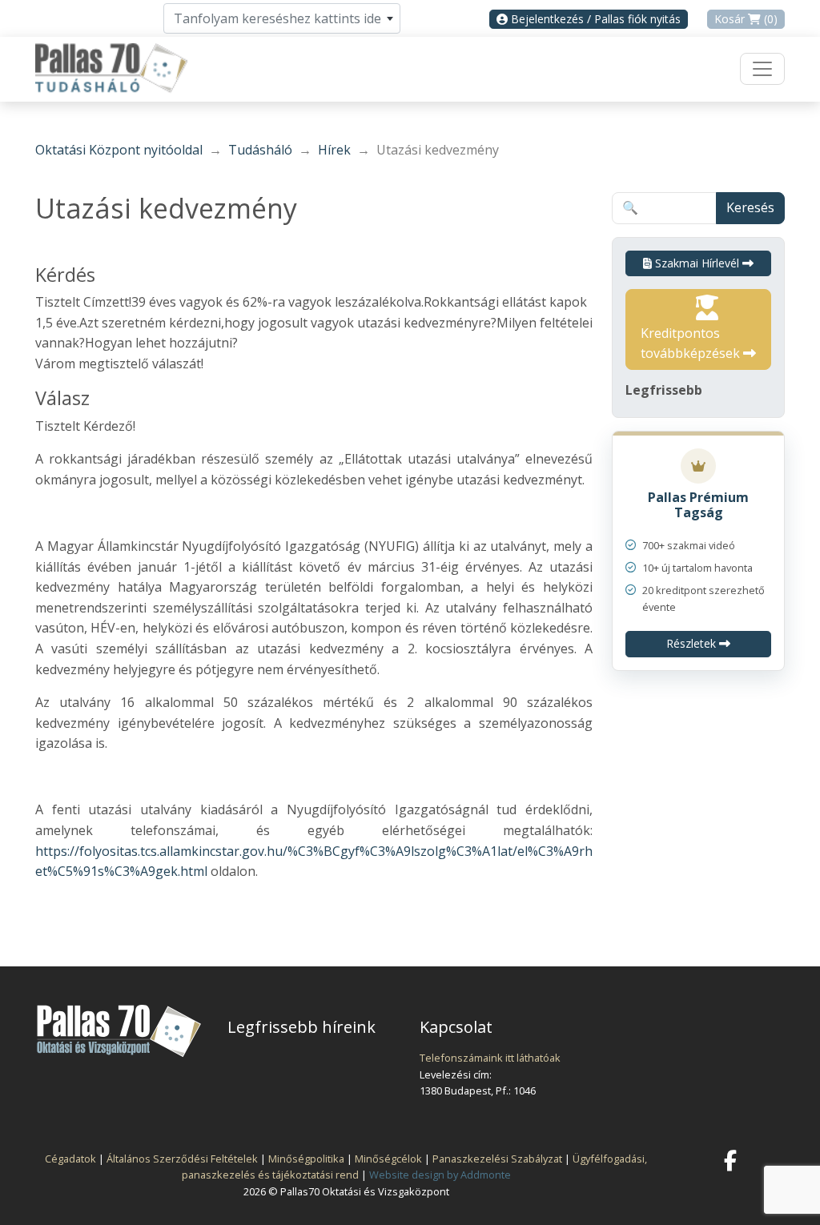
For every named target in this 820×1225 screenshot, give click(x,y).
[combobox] (281, 18)
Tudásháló (260, 150)
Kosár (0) (746, 18)
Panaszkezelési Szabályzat (497, 1158)
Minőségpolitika (306, 1158)
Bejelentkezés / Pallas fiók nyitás (594, 18)
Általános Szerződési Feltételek (182, 1158)
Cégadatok (70, 1158)
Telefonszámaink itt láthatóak (490, 1057)
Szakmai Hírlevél (697, 263)
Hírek (334, 150)
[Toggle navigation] (762, 69)
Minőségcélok (388, 1158)
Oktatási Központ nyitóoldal (119, 150)
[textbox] (282, 18)
